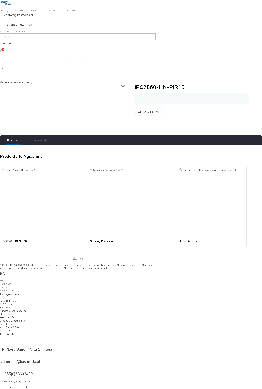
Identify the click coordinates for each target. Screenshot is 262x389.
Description (13, 140)
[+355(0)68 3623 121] (1, 24)
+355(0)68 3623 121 (18, 25)
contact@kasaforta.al (18, 15)
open (123, 85)
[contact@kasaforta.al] (1, 14)
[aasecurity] (7, 3)
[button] (148, 112)
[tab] (13, 140)
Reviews (40, 140)
